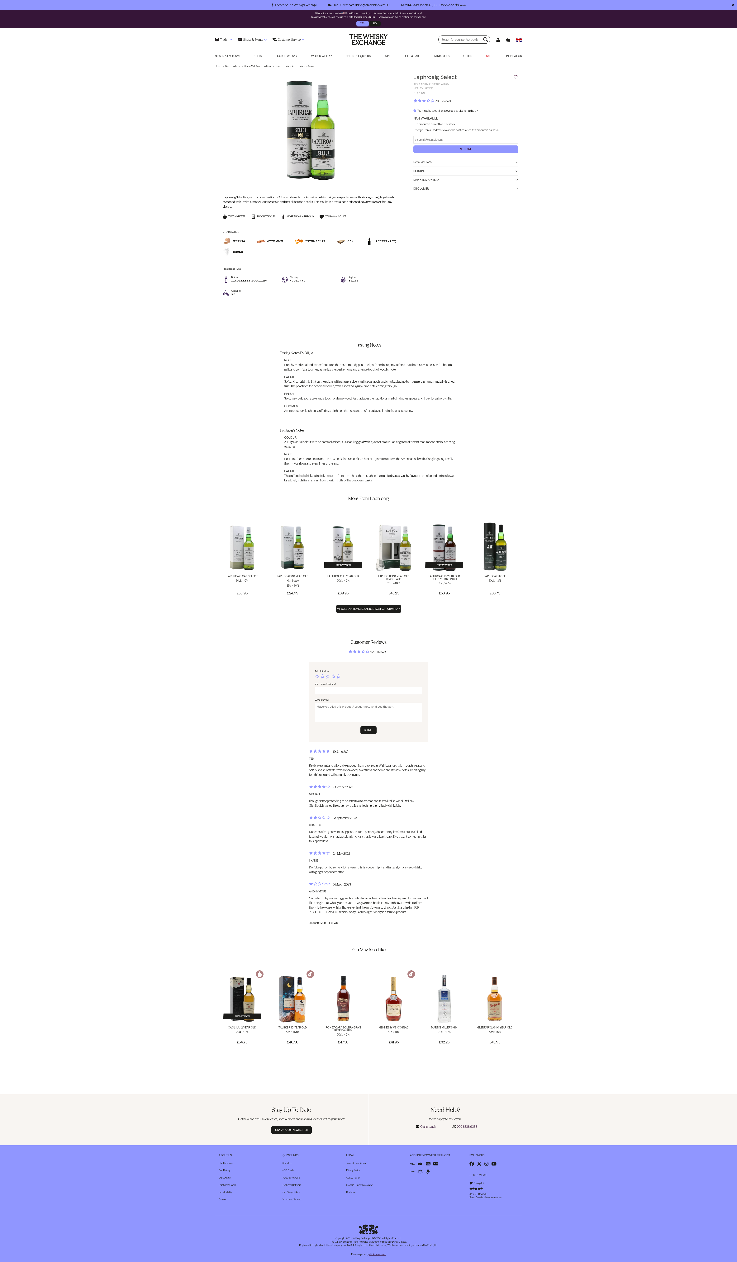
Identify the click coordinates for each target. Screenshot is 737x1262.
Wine (387, 56)
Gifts (258, 56)
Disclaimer (421, 188)
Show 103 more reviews (323, 923)
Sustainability (225, 1192)
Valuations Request (292, 1199)
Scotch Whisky (286, 56)
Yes (362, 23)
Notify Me (466, 149)
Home (218, 66)
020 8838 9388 (467, 1126)
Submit (368, 730)
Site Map (287, 1163)
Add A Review (322, 671)
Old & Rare (412, 56)
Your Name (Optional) (325, 684)
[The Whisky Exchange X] (479, 1163)
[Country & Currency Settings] (519, 39)
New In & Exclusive (228, 56)
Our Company (226, 1163)
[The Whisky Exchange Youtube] (494, 1163)
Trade (223, 39)
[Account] (498, 39)
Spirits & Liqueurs (358, 56)
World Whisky (321, 56)
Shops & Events (253, 39)
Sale (489, 56)
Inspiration (514, 56)
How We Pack (423, 162)
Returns (419, 171)
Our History (224, 1170)
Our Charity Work (227, 1185)
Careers (222, 1199)
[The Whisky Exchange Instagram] (486, 1163)
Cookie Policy (353, 1177)
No (375, 23)
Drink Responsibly (426, 180)
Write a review (322, 699)
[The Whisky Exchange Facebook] (471, 1163)
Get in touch (428, 1126)
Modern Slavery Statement (359, 1185)
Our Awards (225, 1177)
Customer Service (289, 39)
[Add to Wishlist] (516, 77)
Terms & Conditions (356, 1163)
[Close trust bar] (732, 5)
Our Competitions (291, 1192)
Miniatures (441, 56)
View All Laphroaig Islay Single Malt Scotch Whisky (368, 608)
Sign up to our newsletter (291, 1129)
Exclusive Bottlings (292, 1185)
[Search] (486, 39)
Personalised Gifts (291, 1177)
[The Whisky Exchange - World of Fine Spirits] (368, 39)
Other (467, 56)
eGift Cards (288, 1170)
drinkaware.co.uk (377, 1254)
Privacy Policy (353, 1170)
